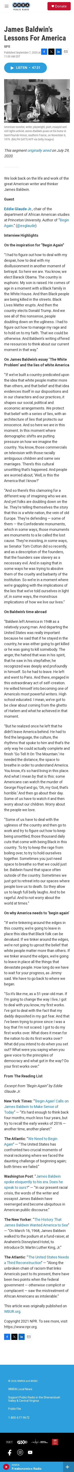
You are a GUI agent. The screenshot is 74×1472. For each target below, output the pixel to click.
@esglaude (26, 225)
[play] (6, 1467)
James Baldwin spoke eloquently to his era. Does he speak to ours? (33, 1182)
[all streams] (68, 1467)
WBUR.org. (12, 1311)
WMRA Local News (20, 1389)
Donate (61, 6)
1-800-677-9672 (18, 1417)
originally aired (39, 150)
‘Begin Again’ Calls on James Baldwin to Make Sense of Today (36, 1106)
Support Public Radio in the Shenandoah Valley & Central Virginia (34, 1399)
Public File (14, 1408)
